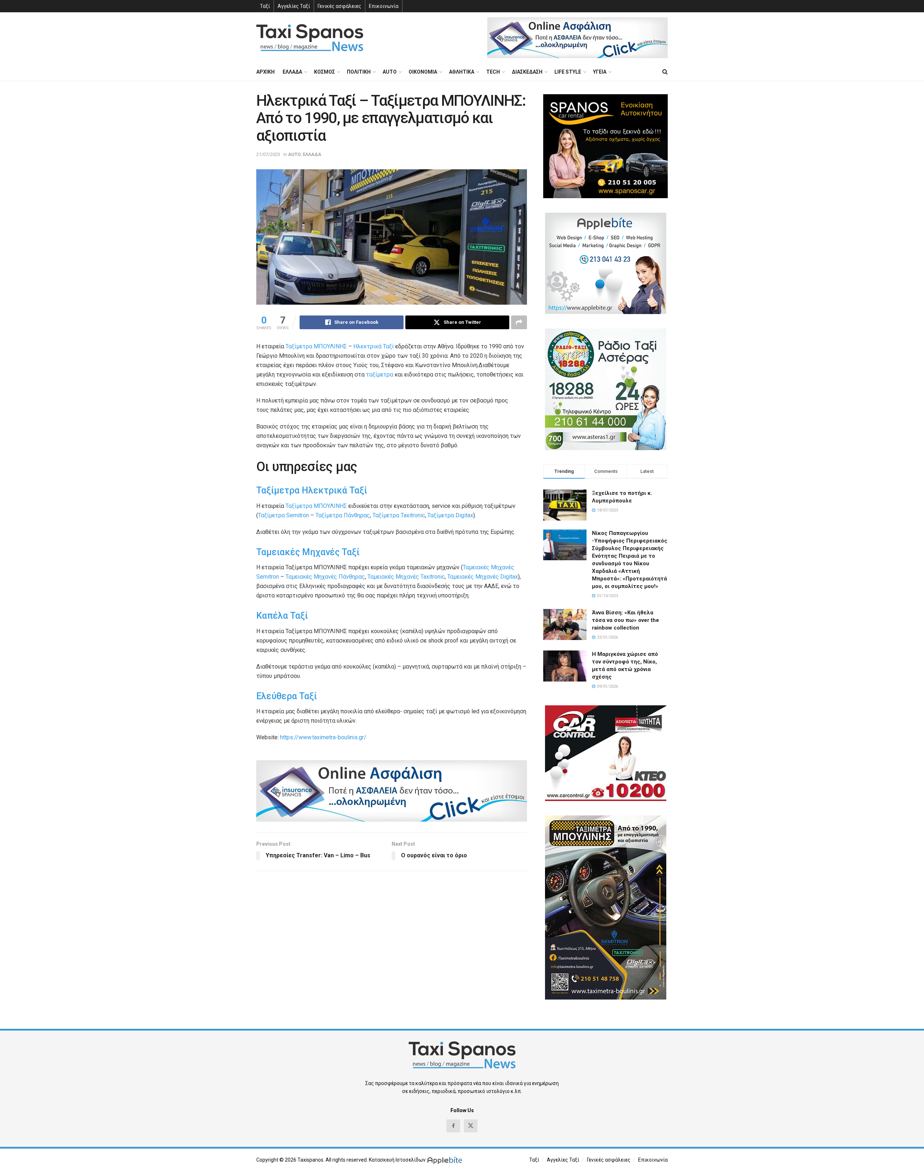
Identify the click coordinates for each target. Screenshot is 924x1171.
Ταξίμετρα (278, 490)
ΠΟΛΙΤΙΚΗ (359, 72)
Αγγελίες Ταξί (294, 6)
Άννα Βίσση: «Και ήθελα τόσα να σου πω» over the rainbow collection (625, 620)
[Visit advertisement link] (577, 37)
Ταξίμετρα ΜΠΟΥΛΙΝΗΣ (316, 346)
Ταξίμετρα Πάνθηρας (342, 515)
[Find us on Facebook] (453, 1125)
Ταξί (265, 6)
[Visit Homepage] (309, 37)
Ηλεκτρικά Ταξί (373, 346)
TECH (493, 72)
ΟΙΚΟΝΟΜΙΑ (423, 72)
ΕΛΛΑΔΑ (292, 72)
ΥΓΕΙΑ (599, 72)
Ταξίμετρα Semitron (283, 515)
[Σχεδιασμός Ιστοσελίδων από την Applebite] (446, 1160)
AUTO (390, 72)
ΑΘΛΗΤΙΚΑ (461, 72)
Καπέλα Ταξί (282, 615)
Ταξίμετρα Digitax (450, 515)
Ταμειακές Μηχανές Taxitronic (406, 576)
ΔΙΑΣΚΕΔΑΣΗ (527, 72)
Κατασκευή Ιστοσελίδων (397, 1160)
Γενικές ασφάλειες (339, 6)
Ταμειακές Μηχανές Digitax (482, 576)
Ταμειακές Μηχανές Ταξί (307, 552)
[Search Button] (665, 72)
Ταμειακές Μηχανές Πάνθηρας (325, 576)
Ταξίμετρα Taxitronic (398, 515)
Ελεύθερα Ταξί (286, 696)
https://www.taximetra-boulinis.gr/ (323, 737)
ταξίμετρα (379, 374)
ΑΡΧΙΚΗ (265, 72)
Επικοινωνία (383, 6)
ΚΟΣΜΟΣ (324, 72)
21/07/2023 (268, 154)
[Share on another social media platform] (519, 322)
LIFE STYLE (567, 72)
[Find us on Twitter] (471, 1125)
